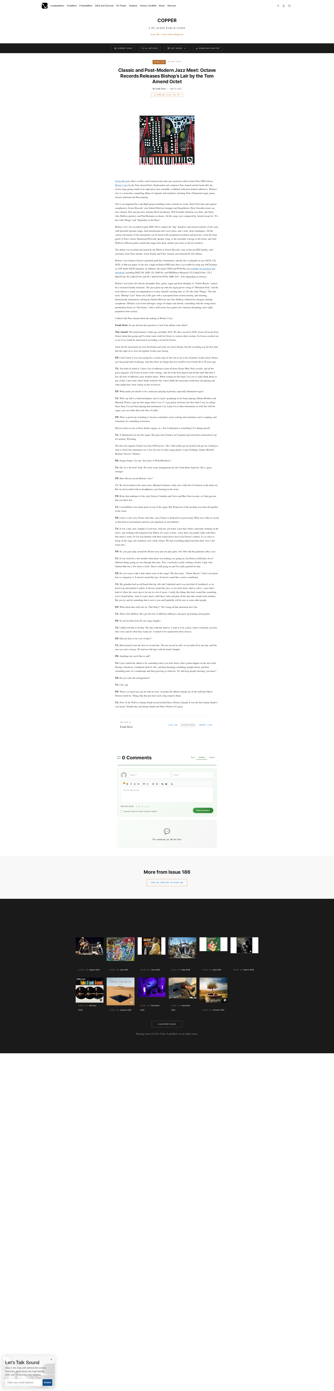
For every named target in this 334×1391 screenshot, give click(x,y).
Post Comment (203, 810)
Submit (47, 1382)
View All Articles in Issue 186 (167, 882)
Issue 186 (173, 725)
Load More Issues (167, 1024)
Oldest (211, 757)
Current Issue (124, 48)
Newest (202, 757)
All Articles (151, 48)
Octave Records (122, 181)
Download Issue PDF (209, 48)
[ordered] (153, 784)
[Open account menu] (284, 6)
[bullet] (157, 784)
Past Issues (176, 48)
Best (193, 757)
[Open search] (278, 6)
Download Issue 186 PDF (168, 95)
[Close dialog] (51, 1359)
